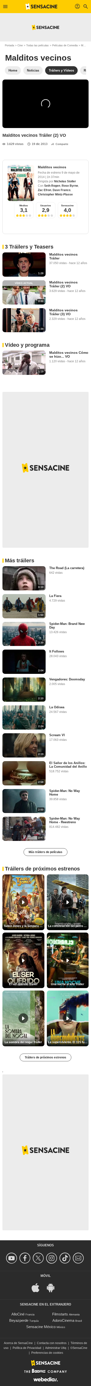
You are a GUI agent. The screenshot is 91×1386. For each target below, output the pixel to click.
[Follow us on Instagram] (52, 1258)
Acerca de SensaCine (18, 1343)
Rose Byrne (70, 185)
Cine (20, 45)
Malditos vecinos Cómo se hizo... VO (68, 354)
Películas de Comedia (65, 45)
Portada (9, 45)
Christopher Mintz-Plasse (55, 194)
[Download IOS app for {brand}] (38, 1287)
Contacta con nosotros (51, 1343)
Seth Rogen (52, 185)
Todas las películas (37, 45)
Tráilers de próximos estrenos (45, 1057)
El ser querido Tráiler (23, 984)
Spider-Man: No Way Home (64, 792)
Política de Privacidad (27, 1348)
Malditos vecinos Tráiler (63, 256)
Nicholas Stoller (65, 181)
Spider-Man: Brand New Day (67, 625)
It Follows (56, 651)
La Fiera (55, 596)
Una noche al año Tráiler (67, 984)
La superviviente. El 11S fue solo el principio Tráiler (68, 1042)
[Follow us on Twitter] (39, 1258)
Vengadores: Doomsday (67, 679)
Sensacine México (41, 1327)
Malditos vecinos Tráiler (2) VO (63, 284)
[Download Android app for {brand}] (53, 1287)
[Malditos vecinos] (21, 183)
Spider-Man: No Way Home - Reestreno (64, 820)
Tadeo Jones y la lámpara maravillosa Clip (24, 926)
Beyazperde (18, 1320)
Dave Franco (61, 190)
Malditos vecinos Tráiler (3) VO (63, 312)
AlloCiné (18, 1314)
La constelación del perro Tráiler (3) (68, 926)
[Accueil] (41, 6)
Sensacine (67, 205)
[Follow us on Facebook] (25, 1258)
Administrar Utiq (55, 1348)
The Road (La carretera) (66, 568)
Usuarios (45, 205)
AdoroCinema (63, 1320)
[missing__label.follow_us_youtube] (12, 1258)
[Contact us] (79, 1258)
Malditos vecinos (38, 57)
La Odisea (56, 707)
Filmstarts (60, 1314)
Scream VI (57, 735)
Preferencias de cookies (47, 1352)
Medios (23, 205)
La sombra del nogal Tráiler (23, 1042)
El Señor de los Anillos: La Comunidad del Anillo (68, 764)
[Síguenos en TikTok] (65, 1258)
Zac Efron (44, 190)
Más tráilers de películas (45, 852)
